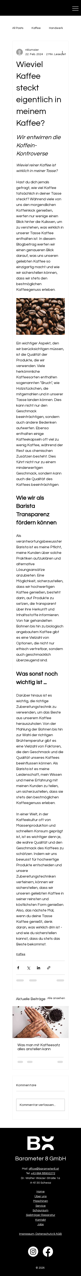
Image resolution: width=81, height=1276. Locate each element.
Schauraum (40, 1210)
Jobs (40, 1224)
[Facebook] (48, 1251)
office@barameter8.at (44, 1168)
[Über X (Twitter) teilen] (28, 968)
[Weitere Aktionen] (62, 52)
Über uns (40, 1196)
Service (41, 1205)
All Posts (17, 28)
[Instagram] (33, 1251)
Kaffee (36, 28)
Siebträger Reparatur (40, 1215)
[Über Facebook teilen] (18, 968)
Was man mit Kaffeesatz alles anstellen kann (38, 1047)
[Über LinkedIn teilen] (38, 968)
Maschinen (40, 1201)
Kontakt (40, 1219)
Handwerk (56, 28)
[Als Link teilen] (49, 968)
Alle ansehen (56, 998)
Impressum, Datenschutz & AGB (40, 1233)
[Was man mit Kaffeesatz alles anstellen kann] (40, 1022)
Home (41, 1191)
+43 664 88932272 (43, 1173)
